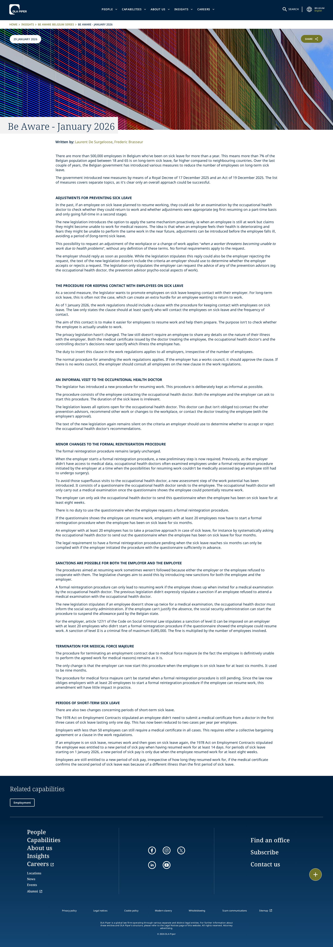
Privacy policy (69, 910)
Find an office (270, 840)
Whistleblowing (197, 910)
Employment (22, 802)
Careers (203, 9)
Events (32, 885)
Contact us (265, 864)
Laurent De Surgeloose (94, 141)
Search (293, 9)
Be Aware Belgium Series (56, 24)
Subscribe (265, 852)
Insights (181, 9)
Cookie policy (131, 910)
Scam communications (234, 910)
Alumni (32, 891)
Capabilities (132, 9)
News (31, 879)
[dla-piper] (19, 9)
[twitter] (181, 850)
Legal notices (100, 910)
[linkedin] (152, 865)
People (107, 9)
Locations (34, 873)
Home (13, 24)
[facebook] (152, 850)
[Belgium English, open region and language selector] (309, 9)
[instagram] (166, 850)
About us (158, 9)
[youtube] (166, 865)
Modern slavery (163, 910)
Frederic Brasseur (128, 141)
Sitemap (263, 910)
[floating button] (315, 874)
